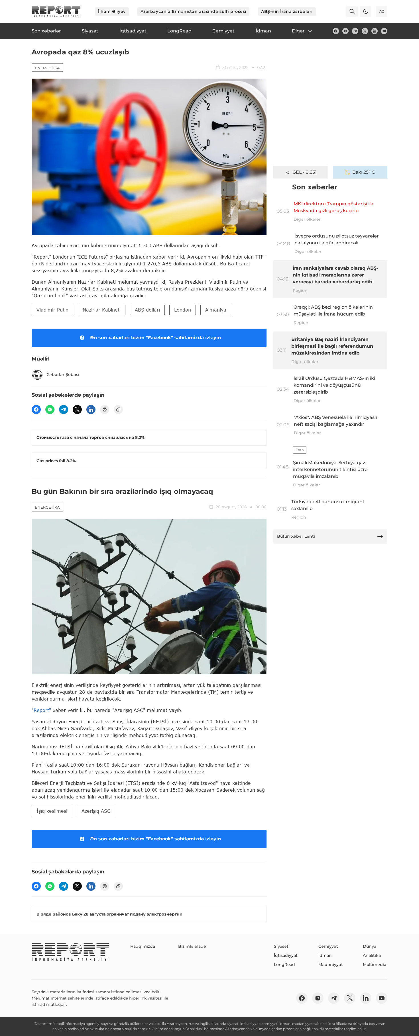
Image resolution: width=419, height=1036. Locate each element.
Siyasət (281, 946)
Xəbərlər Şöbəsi (63, 374)
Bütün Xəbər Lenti (296, 536)
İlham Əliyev (112, 11)
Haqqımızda (142, 946)
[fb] (336, 31)
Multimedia (374, 964)
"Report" (41, 710)
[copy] (118, 409)
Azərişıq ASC (96, 811)
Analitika (372, 955)
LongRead (284, 964)
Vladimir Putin (52, 309)
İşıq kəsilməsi (51, 811)
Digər (298, 31)
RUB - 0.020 (304, 172)
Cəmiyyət (328, 946)
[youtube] (384, 31)
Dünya (369, 946)
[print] (104, 409)
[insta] (345, 31)
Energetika (47, 67)
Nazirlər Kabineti (102, 309)
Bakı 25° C (363, 172)
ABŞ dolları (147, 309)
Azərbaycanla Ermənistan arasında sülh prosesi (193, 11)
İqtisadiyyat (286, 955)
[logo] (56, 11)
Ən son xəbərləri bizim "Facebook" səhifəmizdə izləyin (155, 337)
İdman (325, 955)
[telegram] (355, 31)
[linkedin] (374, 31)
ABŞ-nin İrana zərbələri (287, 11)
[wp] (49, 409)
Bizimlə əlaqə (192, 946)
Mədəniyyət (330, 964)
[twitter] (365, 31)
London (182, 309)
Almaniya (215, 309)
